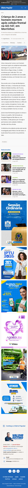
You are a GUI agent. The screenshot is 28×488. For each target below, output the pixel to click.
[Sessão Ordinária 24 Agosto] (14, 223)
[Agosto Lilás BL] (14, 331)
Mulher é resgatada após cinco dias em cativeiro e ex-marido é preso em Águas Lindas (19, 183)
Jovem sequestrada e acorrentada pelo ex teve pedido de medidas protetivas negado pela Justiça (19, 2)
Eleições (22, 477)
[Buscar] (22, 7)
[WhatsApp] (16, 4)
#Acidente (4, 141)
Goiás (16, 477)
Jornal (21, 479)
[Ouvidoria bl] (14, 296)
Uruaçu (14, 479)
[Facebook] (14, 4)
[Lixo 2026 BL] (14, 398)
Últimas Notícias (8, 477)
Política (7, 479)
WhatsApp (12, 42)
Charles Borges (18, 485)
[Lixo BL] (14, 365)
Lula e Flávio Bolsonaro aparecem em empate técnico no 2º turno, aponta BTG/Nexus (19, 159)
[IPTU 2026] (14, 263)
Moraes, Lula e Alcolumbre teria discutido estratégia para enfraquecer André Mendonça (18, 194)
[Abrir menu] (25, 7)
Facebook (19, 42)
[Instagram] (12, 4)
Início (2, 12)
